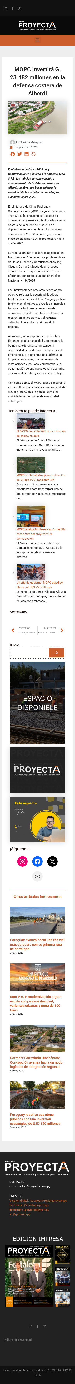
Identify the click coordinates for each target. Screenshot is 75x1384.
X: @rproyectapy (19, 1214)
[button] (37, 40)
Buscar (14, 644)
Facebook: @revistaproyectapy (29, 1205)
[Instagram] (22, 861)
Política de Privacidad (18, 1340)
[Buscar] (56, 652)
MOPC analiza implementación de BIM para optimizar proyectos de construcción (41, 534)
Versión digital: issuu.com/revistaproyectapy (38, 1200)
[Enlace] (37, 876)
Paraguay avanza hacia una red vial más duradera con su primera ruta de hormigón (37, 944)
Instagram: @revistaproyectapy (29, 1209)
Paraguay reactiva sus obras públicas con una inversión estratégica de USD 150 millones (35, 1119)
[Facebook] (37, 861)
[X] (52, 861)
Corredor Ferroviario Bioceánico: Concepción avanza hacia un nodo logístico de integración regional (36, 1062)
